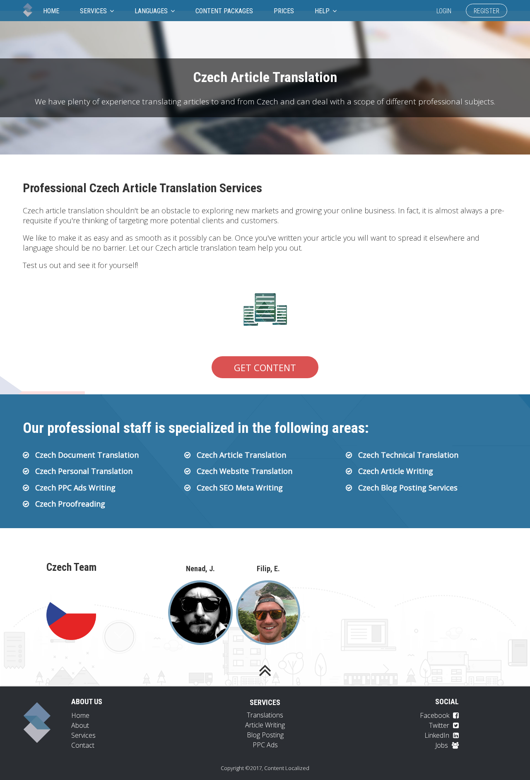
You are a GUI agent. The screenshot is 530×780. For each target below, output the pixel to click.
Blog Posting (265, 734)
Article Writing (265, 724)
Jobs (442, 745)
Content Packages (224, 11)
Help (323, 11)
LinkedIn (437, 735)
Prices (284, 11)
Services (94, 11)
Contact (82, 745)
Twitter (440, 725)
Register (486, 11)
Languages (152, 11)
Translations (265, 715)
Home (51, 11)
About (80, 725)
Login (443, 11)
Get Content (265, 367)
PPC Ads (265, 744)
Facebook (435, 715)
